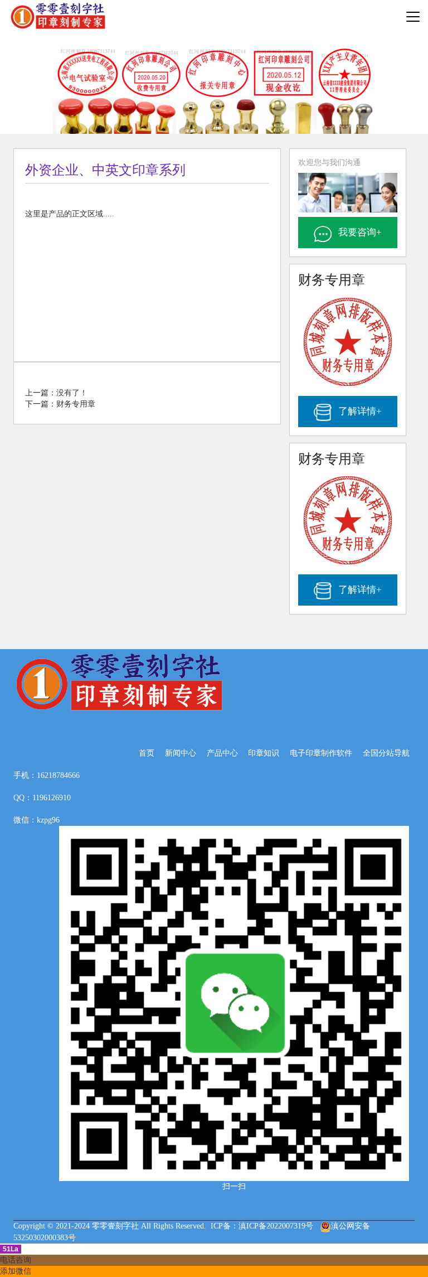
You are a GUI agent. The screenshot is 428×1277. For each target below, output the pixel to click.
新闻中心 (180, 753)
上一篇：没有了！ (56, 393)
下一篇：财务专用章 (60, 404)
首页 (146, 753)
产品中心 (222, 753)
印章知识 (263, 753)
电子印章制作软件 (321, 753)
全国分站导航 (386, 753)
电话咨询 (15, 1260)
